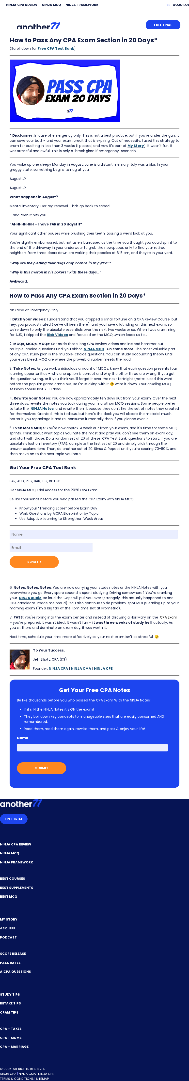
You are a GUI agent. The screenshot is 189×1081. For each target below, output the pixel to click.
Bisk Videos (57, 334)
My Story (135, 145)
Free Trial (163, 25)
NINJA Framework (81, 4)
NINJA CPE (46, 1073)
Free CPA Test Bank (56, 48)
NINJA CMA (27, 1073)
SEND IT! (34, 561)
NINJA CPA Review (21, 4)
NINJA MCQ (51, 4)
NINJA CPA (58, 668)
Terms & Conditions (17, 1078)
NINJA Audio (30, 597)
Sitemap (42, 1078)
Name (22, 738)
